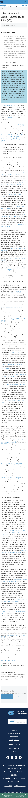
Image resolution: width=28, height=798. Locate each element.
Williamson (10, 631)
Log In (7, 696)
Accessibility (24, 2)
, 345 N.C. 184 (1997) (11, 307)
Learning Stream (14, 740)
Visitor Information (14, 733)
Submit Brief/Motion (7, 672)
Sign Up (20, 696)
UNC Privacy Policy (20, 786)
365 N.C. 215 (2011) (14, 137)
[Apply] (26, 8)
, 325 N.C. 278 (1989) (12, 364)
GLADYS (14, 751)
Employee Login (14, 748)
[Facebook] (7, 757)
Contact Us (14, 730)
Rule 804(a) (20, 125)
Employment (14, 737)
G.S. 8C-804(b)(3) (6, 105)
